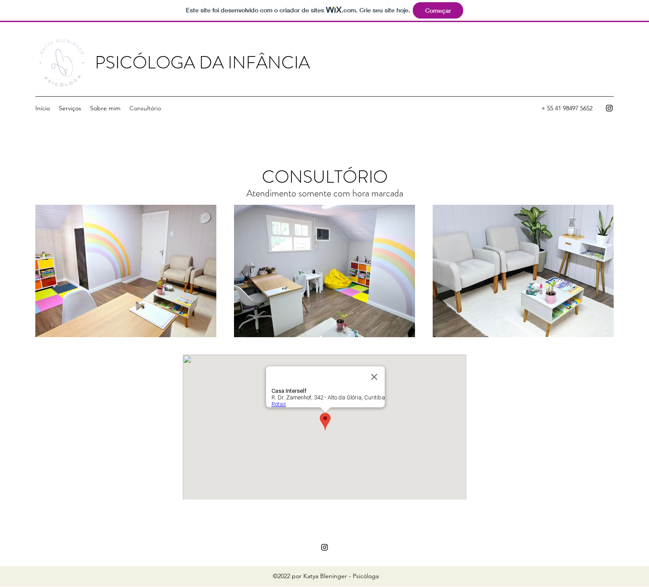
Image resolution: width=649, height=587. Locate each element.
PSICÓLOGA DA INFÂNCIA (202, 62)
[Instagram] (609, 108)
